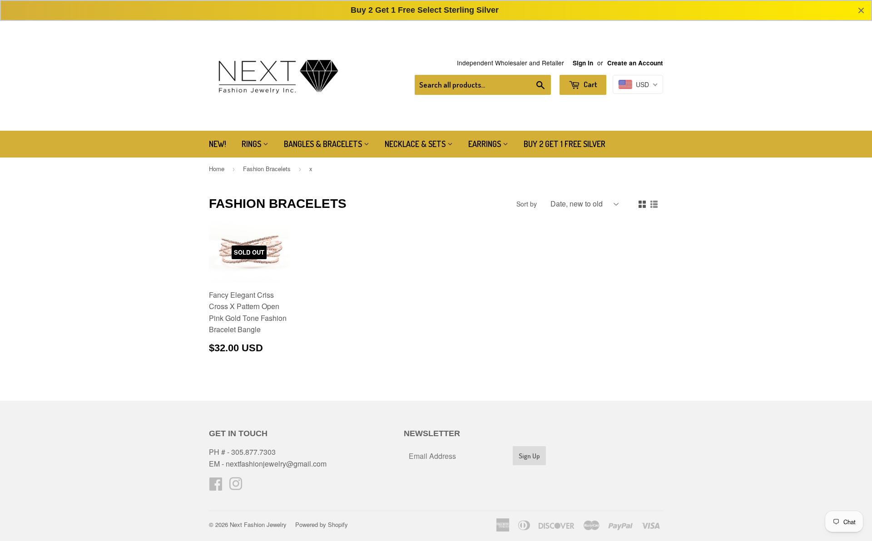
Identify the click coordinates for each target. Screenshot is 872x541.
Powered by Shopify (321, 524)
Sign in (583, 63)
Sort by (526, 203)
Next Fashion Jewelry (258, 524)
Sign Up (529, 456)
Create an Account (635, 63)
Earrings (485, 144)
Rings (252, 144)
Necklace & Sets (416, 144)
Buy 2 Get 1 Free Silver (564, 144)
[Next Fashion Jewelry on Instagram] (236, 486)
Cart (589, 84)
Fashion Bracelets (267, 168)
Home (216, 168)
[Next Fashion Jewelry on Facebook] (216, 486)
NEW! (217, 144)
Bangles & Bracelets (324, 144)
